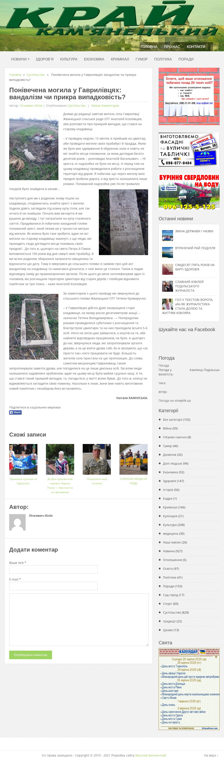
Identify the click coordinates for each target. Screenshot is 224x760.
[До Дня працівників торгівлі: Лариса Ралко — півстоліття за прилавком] (60, 458)
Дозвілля (169, 455)
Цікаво (168, 630)
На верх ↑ (211, 755)
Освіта (168, 568)
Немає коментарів (104, 105)
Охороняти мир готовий (97, 481)
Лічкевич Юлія (31, 105)
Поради (186, 59)
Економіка (94, 59)
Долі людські (172, 463)
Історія (168, 490)
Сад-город (170, 595)
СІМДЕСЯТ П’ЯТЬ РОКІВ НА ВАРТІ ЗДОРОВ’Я (195, 267)
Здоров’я (44, 59)
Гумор (142, 59)
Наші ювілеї (172, 542)
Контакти (196, 47)
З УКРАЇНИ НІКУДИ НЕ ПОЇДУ (133, 481)
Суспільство (35, 75)
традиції (169, 621)
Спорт (167, 604)
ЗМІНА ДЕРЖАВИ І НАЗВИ (194, 231)
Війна (167, 428)
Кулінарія (170, 516)
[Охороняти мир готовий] (97, 458)
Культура (68, 59)
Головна (149, 47)
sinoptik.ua (183, 400)
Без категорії (172, 419)
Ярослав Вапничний (150, 755)
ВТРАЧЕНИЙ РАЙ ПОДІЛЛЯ (195, 248)
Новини (20, 59)
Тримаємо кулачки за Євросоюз (23, 481)
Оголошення (172, 560)
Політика (163, 59)
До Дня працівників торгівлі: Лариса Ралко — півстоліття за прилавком (60, 485)
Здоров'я (169, 481)
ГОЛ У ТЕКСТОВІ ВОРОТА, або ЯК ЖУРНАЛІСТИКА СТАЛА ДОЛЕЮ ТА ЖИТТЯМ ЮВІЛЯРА (187, 306)
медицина (170, 533)
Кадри (167, 498)
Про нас (172, 47)
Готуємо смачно (175, 437)
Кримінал (120, 59)
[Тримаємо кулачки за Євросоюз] (23, 458)
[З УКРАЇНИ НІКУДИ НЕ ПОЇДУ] (133, 458)
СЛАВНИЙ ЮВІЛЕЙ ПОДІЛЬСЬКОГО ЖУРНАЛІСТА (189, 286)
